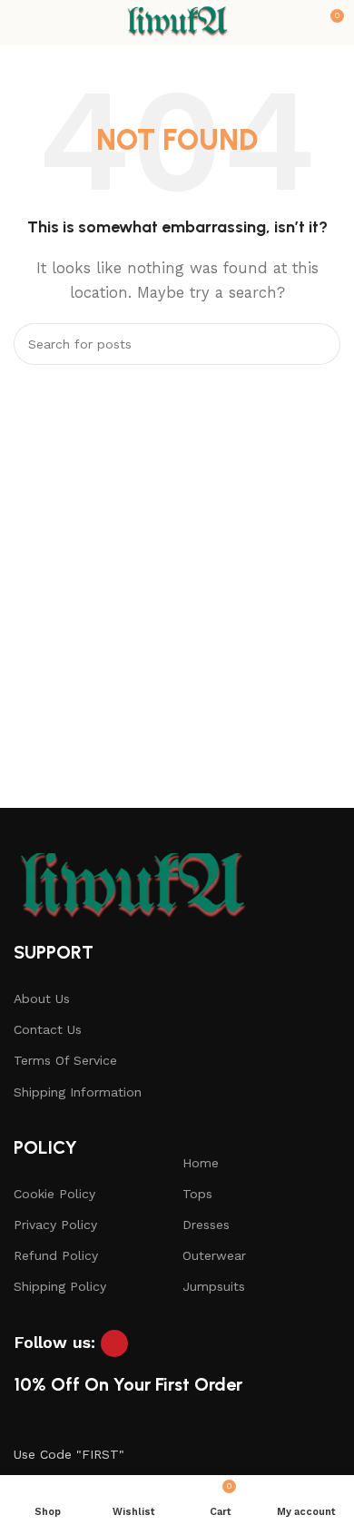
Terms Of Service (65, 1060)
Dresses (206, 1224)
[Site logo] (176, 22)
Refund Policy (56, 1255)
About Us (42, 998)
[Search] (319, 344)
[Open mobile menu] (21, 23)
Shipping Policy (60, 1286)
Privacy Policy (55, 1224)
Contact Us (48, 1029)
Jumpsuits (213, 1286)
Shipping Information (78, 1092)
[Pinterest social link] (114, 1343)
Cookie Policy (54, 1193)
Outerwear (214, 1255)
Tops (197, 1193)
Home (200, 1163)
